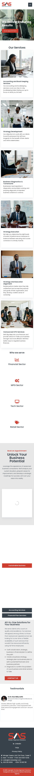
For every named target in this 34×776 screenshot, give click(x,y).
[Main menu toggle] (30, 5)
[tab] (17, 565)
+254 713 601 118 (20, 762)
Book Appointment (10, 31)
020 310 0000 (8, 762)
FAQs (17, 748)
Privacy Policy (17, 751)
